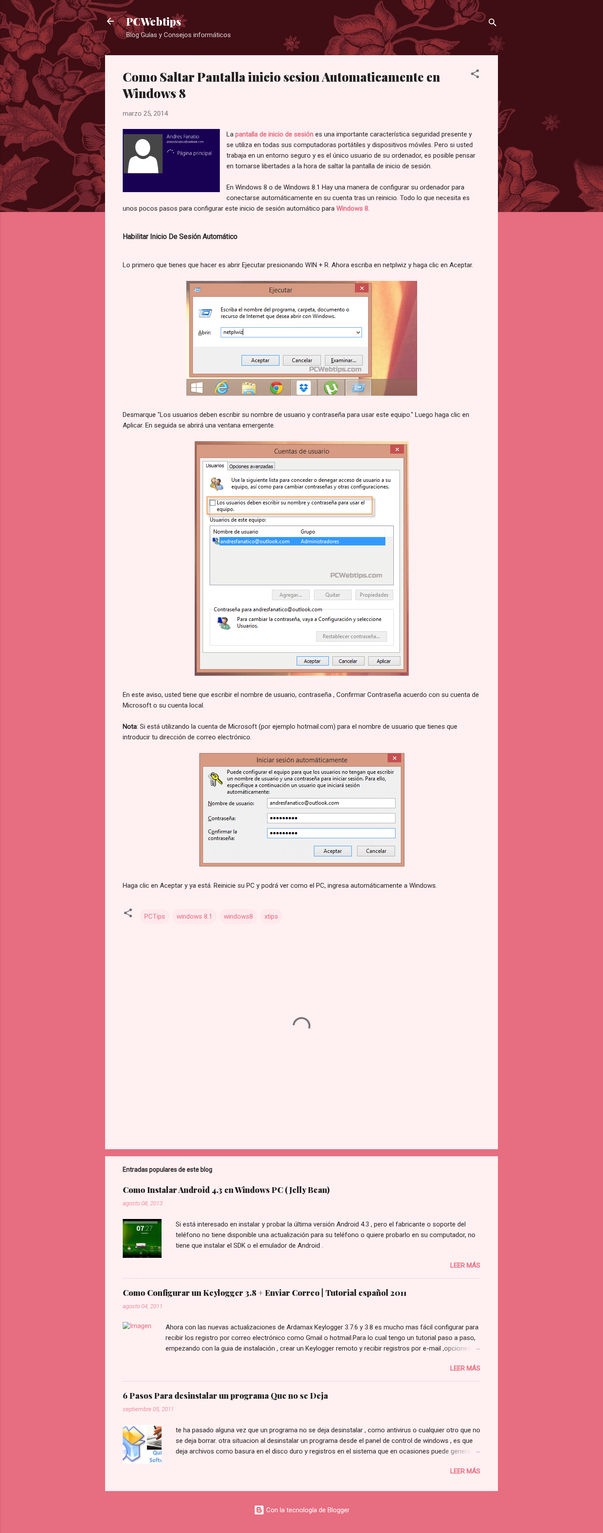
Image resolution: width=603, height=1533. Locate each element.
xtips (271, 916)
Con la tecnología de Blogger (307, 1510)
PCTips (154, 916)
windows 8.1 (194, 916)
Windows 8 (352, 208)
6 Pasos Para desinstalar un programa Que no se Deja (225, 1395)
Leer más (465, 1265)
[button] (475, 75)
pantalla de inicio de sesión (274, 134)
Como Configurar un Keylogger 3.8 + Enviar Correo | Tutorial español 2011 (265, 1292)
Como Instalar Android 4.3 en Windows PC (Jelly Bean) (226, 1190)
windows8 (238, 916)
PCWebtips (153, 21)
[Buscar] (492, 24)
